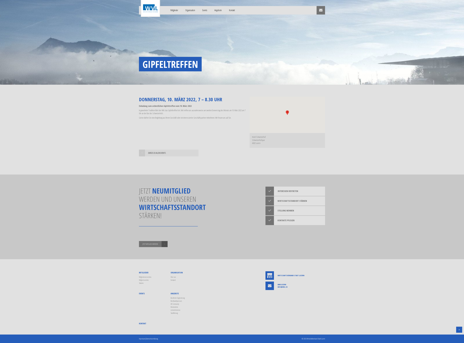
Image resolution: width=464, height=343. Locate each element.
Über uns (173, 277)
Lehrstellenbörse (175, 310)
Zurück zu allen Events (157, 152)
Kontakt (232, 10)
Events (204, 10)
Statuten (141, 283)
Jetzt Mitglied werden (150, 244)
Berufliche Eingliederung (178, 298)
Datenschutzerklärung (152, 339)
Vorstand (173, 280)
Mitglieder (174, 10)
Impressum (142, 339)
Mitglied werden (144, 280)
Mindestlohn (174, 307)
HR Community (175, 304)
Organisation (190, 10)
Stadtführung (174, 313)
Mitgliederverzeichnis (145, 277)
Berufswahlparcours (176, 301)
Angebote (218, 10)
